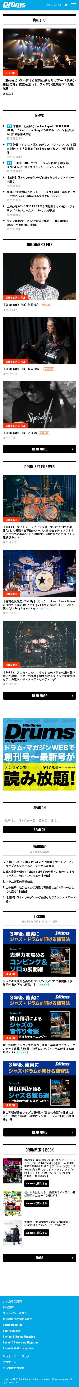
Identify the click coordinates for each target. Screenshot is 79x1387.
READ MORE (39, 449)
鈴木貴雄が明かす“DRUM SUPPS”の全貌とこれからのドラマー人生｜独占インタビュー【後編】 (40, 873)
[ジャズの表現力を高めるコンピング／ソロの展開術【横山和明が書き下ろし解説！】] (39, 952)
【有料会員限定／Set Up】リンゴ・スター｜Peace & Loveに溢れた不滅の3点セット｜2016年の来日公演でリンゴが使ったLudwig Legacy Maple (39, 604)
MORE (39, 1257)
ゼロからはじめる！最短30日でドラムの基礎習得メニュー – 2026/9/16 (49, 1193)
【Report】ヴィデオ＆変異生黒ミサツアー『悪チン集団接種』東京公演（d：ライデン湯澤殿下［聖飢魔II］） (39, 84)
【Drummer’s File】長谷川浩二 (23, 369)
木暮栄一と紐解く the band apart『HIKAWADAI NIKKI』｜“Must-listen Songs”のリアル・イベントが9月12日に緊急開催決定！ (40, 130)
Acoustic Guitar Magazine (18, 1348)
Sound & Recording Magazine (20, 1342)
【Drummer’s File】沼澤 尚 (20, 433)
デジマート (9, 1362)
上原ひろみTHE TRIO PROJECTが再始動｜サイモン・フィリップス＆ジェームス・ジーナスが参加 (41, 208)
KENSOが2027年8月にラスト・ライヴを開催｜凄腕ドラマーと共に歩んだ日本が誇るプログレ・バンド (41, 194)
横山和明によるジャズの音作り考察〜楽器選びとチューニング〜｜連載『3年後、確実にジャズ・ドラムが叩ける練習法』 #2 (39, 1048)
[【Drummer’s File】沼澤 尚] (39, 404)
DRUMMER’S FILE (15, 297)
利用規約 (8, 1307)
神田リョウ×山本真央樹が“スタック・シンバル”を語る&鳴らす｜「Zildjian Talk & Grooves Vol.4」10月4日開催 (41, 148)
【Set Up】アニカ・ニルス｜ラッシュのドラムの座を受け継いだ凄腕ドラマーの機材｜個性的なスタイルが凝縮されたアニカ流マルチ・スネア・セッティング (39, 675)
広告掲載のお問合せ (15, 1368)
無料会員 (46, 304)
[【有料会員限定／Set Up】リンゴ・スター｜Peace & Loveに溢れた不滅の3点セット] (39, 573)
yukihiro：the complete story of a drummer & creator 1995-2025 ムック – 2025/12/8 (47, 1223)
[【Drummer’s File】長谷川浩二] (39, 340)
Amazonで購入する (36, 1183)
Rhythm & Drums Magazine (19, 1336)
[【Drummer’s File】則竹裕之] (39, 276)
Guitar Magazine (12, 1325)
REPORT (11, 73)
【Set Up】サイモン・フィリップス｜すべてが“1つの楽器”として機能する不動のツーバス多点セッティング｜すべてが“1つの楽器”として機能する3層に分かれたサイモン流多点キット (39, 532)
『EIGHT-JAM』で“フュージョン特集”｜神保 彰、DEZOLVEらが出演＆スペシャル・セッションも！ (39, 165)
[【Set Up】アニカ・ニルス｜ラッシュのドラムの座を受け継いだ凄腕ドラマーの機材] (39, 644)
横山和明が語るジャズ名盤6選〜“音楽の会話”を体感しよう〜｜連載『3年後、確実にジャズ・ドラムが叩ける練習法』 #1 (38, 1115)
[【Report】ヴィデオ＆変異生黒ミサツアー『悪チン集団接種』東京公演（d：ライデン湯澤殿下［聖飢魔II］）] (39, 52)
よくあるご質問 (12, 1301)
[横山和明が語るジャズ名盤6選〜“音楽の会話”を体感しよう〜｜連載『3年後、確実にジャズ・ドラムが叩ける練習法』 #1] (39, 1084)
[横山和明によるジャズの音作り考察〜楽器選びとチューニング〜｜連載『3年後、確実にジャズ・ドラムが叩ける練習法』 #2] (39, 1016)
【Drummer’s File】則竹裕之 (21, 304)
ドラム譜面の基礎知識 (19, 881)
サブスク (45, 608)
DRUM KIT (11, 520)
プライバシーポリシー (16, 1313)
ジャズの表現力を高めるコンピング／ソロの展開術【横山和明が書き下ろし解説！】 (39, 982)
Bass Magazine (12, 1330)
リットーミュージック (16, 1356)
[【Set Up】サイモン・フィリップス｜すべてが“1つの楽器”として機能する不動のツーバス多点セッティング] (39, 498)
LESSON (10, 974)
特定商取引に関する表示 (17, 1319)
